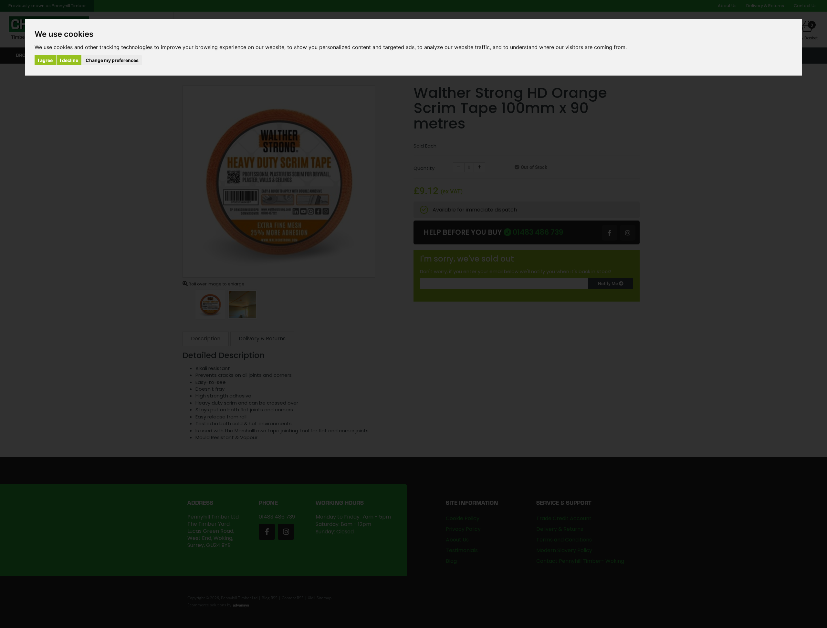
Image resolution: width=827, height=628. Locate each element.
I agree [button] (45, 60)
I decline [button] (69, 60)
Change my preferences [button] (112, 60)
